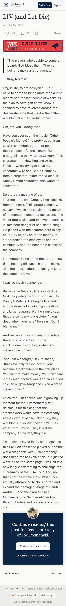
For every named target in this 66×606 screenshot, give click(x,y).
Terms (40, 588)
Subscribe (45, 5)
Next (54, 573)
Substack (18, 601)
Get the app (47, 595)
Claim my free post (33, 546)
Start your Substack (25, 595)
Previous (14, 573)
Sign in (58, 5)
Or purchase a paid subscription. (33, 555)
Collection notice (53, 588)
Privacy (31, 588)
